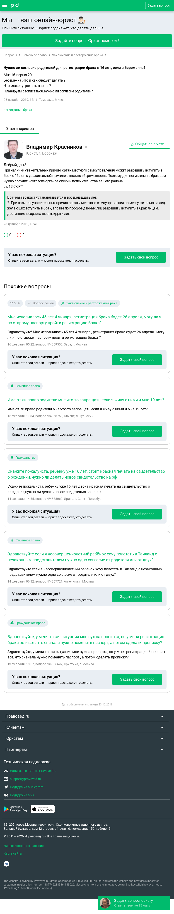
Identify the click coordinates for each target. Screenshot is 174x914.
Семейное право (34, 55)
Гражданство (26, 457)
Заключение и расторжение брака (77, 55)
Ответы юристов (19, 129)
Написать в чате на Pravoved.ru (33, 771)
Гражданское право (30, 623)
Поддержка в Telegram (26, 787)
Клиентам (14, 727)
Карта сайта (13, 853)
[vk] (6, 864)
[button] (134, 903)
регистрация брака (18, 110)
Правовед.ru (17, 716)
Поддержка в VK (22, 795)
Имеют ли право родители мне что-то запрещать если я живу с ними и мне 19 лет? (85, 399)
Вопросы (10, 55)
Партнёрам (16, 749)
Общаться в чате (149, 144)
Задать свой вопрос (141, 257)
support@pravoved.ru (25, 779)
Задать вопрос (159, 5)
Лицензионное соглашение (24, 846)
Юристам (14, 738)
